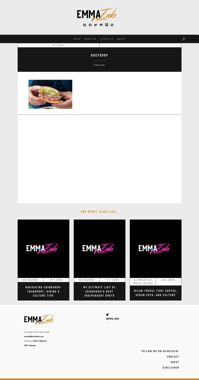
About (121, 39)
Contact (173, 356)
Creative (90, 39)
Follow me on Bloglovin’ (160, 351)
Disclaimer (171, 367)
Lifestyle (106, 39)
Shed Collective (40, 340)
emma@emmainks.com (34, 336)
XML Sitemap (30, 345)
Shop (77, 39)
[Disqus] (99, 157)
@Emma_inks (112, 318)
